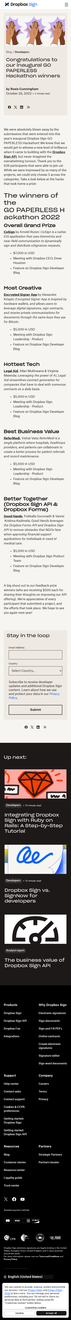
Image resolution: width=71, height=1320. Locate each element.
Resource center (14, 1170)
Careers (44, 1084)
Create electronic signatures (50, 1046)
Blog (9, 52)
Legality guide (13, 1178)
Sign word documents (53, 1063)
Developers (22, 52)
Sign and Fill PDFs (50, 1028)
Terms (43, 1091)
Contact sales (12, 1091)
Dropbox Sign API (15, 1021)
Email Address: (17, 648)
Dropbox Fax (12, 1028)
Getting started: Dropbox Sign (14, 1120)
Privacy (43, 1099)
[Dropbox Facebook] (14, 1199)
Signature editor (49, 1056)
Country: (13, 664)
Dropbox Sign (13, 1013)
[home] (20, 4)
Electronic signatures (52, 1013)
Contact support (14, 1099)
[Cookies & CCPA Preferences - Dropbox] (35, 1300)
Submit (35, 709)
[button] (66, 4)
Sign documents (49, 1021)
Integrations (11, 1036)
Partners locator (49, 1162)
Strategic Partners (50, 1154)
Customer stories (15, 1162)
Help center (11, 1084)
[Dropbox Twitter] (6, 1199)
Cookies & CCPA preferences (14, 1109)
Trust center (11, 1185)
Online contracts (49, 1036)
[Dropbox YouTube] (22, 1199)
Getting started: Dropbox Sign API (15, 1132)
